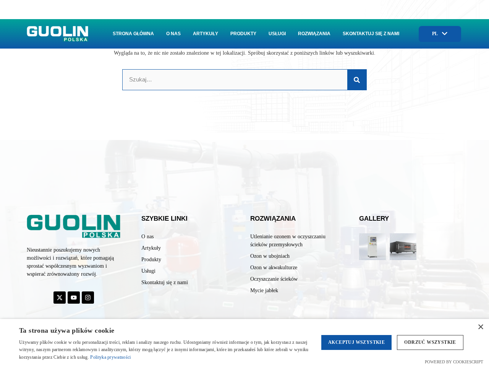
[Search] (356, 80)
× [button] (480, 327)
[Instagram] (88, 297)
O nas (173, 33)
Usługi (277, 33)
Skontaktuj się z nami (371, 33)
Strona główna (133, 33)
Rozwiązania (314, 33)
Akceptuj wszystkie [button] (356, 342)
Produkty (243, 33)
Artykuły (205, 33)
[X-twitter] (59, 297)
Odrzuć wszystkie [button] (430, 342)
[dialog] (244, 342)
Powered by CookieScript (454, 361)
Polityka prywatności (110, 357)
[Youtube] (74, 297)
